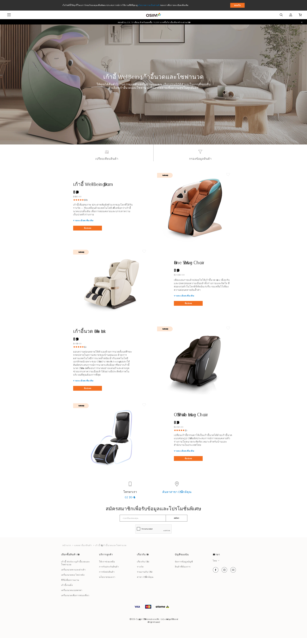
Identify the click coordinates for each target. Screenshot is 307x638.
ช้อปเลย (87, 228)
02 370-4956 (130, 497)
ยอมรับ (237, 5)
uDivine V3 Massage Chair (188, 262)
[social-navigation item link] (215, 570)
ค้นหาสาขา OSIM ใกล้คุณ (177, 492)
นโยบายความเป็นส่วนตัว (149, 5)
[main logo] (153, 15)
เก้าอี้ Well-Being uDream (91, 184)
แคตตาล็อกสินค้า (83, 545)
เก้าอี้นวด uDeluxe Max (88, 331)
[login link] (290, 14)
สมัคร (176, 518)
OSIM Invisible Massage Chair (190, 414)
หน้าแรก (66, 545)
